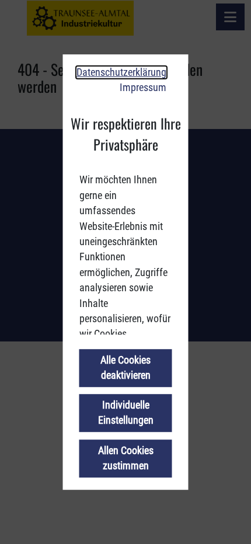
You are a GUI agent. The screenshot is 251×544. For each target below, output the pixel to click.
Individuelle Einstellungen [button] (126, 413)
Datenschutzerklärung (121, 72)
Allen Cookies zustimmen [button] (126, 458)
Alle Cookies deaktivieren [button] (125, 367)
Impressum (143, 87)
